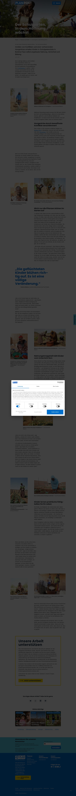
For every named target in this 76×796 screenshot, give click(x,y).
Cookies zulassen (55, 411)
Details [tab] (38, 386)
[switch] (31, 406)
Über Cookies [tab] (56, 386)
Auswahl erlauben (38, 411)
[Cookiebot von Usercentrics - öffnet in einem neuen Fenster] (58, 382)
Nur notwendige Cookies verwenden (21, 412)
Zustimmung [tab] (20, 386)
